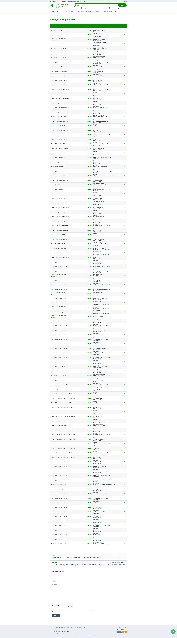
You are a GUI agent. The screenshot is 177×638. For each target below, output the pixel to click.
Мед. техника (95, 11)
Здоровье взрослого (62, 1)
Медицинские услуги (115, 8)
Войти (125, 1)
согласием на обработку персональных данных (67, 611)
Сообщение (55, 584)
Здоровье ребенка (72, 1)
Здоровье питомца (81, 1)
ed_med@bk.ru (122, 629)
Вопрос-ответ (82, 627)
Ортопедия (88, 11)
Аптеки (57, 11)
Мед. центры (64, 11)
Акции (110, 11)
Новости (63, 627)
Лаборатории (80, 11)
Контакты (88, 1)
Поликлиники (72, 11)
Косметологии (104, 11)
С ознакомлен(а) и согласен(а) (74, 611)
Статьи (67, 627)
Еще (115, 11)
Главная (52, 11)
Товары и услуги (59, 14)
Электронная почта (94, 575)
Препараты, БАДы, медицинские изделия (91, 8)
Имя (53, 575)
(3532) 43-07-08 (122, 627)
